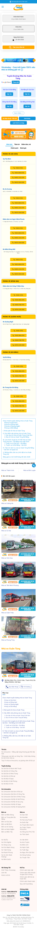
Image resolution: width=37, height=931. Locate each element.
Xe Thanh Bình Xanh (27, 825)
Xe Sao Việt (24, 815)
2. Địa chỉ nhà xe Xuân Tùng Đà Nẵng (15, 717)
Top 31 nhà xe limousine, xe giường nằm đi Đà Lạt (18, 760)
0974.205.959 (19, 309)
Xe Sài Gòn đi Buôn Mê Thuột (11, 768)
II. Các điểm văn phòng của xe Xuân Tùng (16, 713)
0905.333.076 (19, 177)
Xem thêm (17, 113)
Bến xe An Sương (7, 827)
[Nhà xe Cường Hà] (18, 491)
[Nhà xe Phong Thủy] (18, 627)
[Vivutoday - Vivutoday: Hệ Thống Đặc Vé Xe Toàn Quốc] (18, 7)
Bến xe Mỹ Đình (6, 824)
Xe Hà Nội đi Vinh (7, 784)
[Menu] (2, 6)
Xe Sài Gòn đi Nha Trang (9, 773)
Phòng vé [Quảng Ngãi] (11, 704)
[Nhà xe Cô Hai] (18, 518)
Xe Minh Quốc (6, 859)
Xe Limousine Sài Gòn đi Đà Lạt (11, 791)
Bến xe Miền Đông (7, 815)
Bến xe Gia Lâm (6, 822)
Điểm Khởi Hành (18, 16)
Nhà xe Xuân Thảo (7, 613)
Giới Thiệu (8, 870)
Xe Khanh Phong (7, 852)
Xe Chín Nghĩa (6, 842)
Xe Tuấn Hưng (6, 850)
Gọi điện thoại (13, 687)
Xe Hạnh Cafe (24, 847)
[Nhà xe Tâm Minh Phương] (18, 572)
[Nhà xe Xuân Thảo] (18, 600)
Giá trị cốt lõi (5, 875)
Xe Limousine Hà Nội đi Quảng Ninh (13, 807)
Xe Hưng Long (6, 845)
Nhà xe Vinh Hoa (7, 558)
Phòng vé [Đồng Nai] (10, 702)
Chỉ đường (27, 687)
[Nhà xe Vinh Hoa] (18, 545)
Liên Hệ (4, 873)
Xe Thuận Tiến (25, 857)
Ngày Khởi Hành (19, 37)
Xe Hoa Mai (24, 817)
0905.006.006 (19, 182)
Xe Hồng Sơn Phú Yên (27, 832)
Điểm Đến (19, 27)
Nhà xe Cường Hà (7, 503)
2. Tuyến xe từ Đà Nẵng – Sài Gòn (14, 727)
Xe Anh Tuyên (24, 842)
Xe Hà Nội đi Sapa (7, 779)
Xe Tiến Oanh (24, 834)
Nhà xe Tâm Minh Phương (10, 585)
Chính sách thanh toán (27, 881)
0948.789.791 (19, 304)
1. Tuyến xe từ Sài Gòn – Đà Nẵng (14, 725)
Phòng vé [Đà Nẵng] (10, 706)
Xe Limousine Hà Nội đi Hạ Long (12, 802)
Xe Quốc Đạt (24, 822)
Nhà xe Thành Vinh (7, 470)
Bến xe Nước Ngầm (7, 829)
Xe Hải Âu (4, 840)
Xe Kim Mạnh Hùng (7, 847)
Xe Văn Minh (24, 840)
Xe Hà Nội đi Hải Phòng (9, 781)
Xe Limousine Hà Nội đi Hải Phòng (12, 799)
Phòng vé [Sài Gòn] (10, 700)
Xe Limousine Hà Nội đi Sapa (11, 804)
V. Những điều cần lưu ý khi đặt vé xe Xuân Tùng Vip (16, 736)
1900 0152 (19, 168)
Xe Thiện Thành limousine (25, 828)
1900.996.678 (19, 173)
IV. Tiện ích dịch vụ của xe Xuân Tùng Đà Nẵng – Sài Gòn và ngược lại (17, 732)
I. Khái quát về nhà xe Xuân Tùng (13, 710)
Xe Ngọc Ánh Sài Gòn (27, 852)
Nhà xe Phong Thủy (8, 640)
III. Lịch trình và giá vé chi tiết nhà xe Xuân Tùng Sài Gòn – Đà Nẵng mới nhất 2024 (18, 722)
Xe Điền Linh (24, 845)
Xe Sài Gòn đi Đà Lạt (8, 776)
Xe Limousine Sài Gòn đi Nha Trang (13, 797)
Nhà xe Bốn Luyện (29, 470)
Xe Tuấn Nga (24, 850)
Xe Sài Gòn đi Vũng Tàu (9, 771)
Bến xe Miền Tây (7, 832)
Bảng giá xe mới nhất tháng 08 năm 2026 (16, 457)
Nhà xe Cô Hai (6, 531)
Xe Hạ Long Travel (26, 820)
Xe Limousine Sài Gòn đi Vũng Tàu (13, 794)
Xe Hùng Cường (25, 855)
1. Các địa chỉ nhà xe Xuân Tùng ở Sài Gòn (17, 715)
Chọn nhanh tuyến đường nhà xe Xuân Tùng (17, 698)
